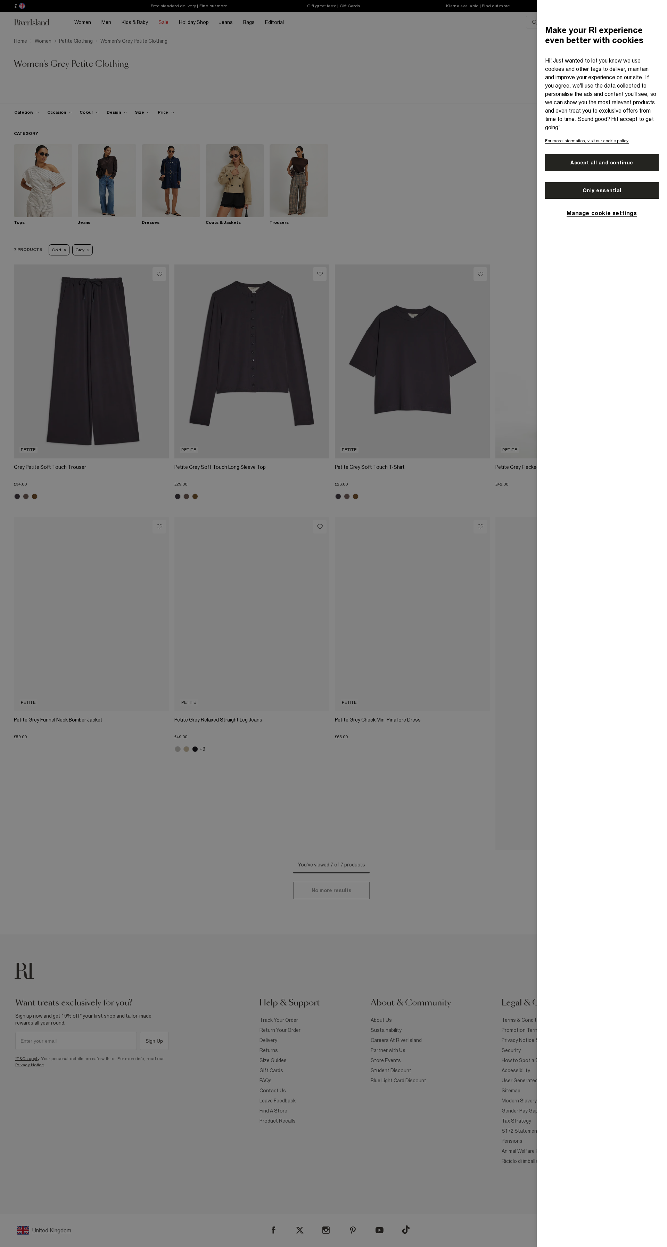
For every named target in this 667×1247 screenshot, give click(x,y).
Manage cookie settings (602, 213)
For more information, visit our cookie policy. (587, 140)
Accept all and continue (601, 162)
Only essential (602, 190)
